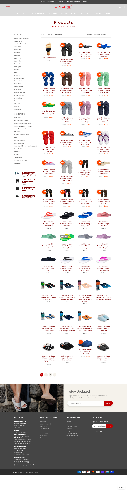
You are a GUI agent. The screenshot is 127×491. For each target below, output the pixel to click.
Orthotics (17, 84)
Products (61, 26)
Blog (41, 438)
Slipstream (18, 157)
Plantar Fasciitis (19, 92)
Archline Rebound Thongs (23, 126)
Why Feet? (53, 14)
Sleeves (16, 101)
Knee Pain (17, 75)
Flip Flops (17, 58)
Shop (24, 14)
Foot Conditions (68, 14)
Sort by (89, 34)
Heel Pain (17, 64)
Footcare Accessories (21, 135)
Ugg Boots (17, 163)
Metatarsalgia (19, 78)
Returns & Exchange (72, 435)
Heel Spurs (17, 67)
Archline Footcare (23, 472)
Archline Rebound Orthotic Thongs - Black (28, 189)
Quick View (48, 49)
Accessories (18, 41)
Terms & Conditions (46, 431)
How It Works (38, 14)
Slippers (17, 104)
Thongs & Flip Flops (20, 160)
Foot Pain (17, 61)
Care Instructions (71, 426)
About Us (84, 14)
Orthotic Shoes (19, 143)
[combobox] (102, 34)
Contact (110, 14)
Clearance (17, 132)
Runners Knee (19, 95)
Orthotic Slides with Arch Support (25, 146)
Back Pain (17, 50)
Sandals (17, 155)
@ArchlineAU (27, 441)
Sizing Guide (70, 431)
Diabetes (17, 53)
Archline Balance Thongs (22, 123)
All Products (18, 117)
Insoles (16, 70)
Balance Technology (46, 424)
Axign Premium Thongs (22, 129)
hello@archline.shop (24, 440)
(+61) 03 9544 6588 (20, 432)
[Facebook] (92, 431)
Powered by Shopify (34, 472)
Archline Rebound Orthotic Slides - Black (28, 181)
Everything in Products (21, 38)
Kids (15, 72)
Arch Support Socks (21, 120)
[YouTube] (100, 431)
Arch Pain (17, 47)
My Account (44, 435)
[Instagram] (96, 431)
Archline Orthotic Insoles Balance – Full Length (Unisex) (29, 174)
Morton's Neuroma (20, 81)
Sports (16, 107)
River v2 (17, 152)
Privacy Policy (44, 433)
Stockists (97, 14)
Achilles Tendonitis (20, 44)
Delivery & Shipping (72, 433)
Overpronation (19, 87)
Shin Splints (18, 98)
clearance (17, 109)
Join (108, 403)
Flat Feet (17, 55)
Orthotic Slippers (20, 149)
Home (15, 14)
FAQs (67, 424)
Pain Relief (17, 90)
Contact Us (69, 422)
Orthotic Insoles (19, 140)
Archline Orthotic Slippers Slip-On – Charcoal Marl (28, 196)
